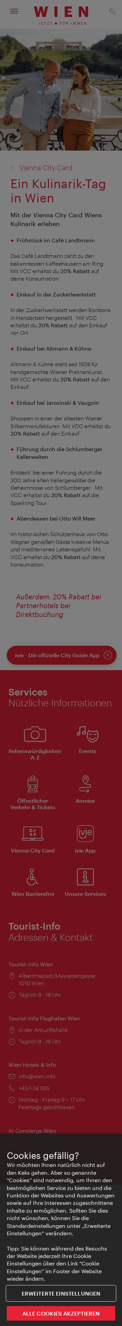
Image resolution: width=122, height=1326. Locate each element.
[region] (61, 1230)
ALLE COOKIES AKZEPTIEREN (61, 1313)
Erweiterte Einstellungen (61, 1293)
